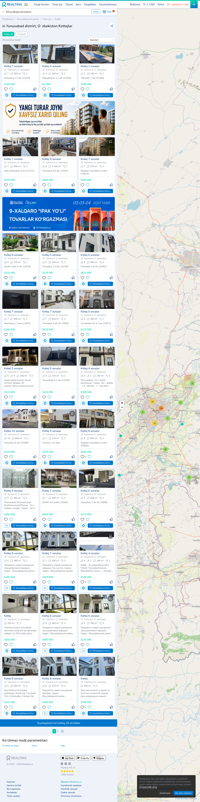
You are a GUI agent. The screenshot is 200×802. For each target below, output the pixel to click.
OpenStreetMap (182, 798)
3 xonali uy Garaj (10, 745)
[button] (26, 4)
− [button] (122, 407)
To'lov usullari (13, 796)
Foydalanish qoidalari (71, 785)
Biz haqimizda (13, 789)
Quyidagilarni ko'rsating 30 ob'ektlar (58, 723)
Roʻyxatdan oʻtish (178, 4)
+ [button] (122, 403)
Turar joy (47, 19)
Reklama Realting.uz (71, 782)
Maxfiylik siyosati (69, 789)
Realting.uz (7, 19)
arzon (34, 745)
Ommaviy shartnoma (71, 796)
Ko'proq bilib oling (148, 787)
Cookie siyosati (68, 792)
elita (63, 745)
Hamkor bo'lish (14, 785)
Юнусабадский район (28, 19)
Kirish (161, 4)
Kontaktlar (12, 792)
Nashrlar (11, 782)
